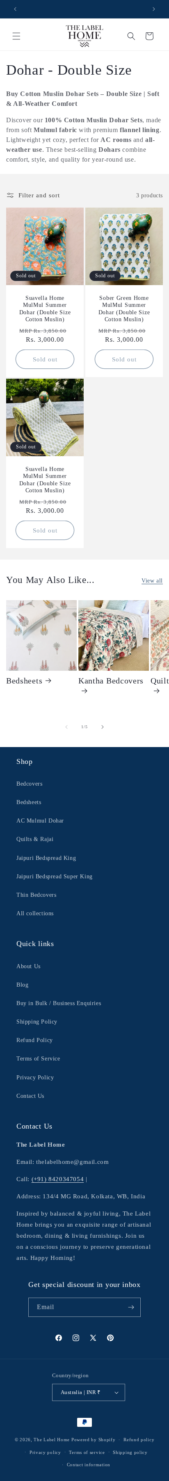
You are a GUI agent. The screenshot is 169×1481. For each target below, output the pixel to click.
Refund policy (138, 1439)
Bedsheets (24, 681)
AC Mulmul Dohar (40, 821)
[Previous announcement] (15, 9)
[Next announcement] (154, 9)
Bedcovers (29, 784)
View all (152, 581)
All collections (35, 913)
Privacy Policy (35, 1077)
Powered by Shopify (93, 1439)
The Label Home (52, 1439)
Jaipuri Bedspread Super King (54, 876)
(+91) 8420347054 (58, 1179)
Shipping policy (130, 1452)
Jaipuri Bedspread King (46, 858)
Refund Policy (34, 1040)
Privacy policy (45, 1452)
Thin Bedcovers (36, 895)
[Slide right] (103, 727)
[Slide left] (66, 727)
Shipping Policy (36, 1022)
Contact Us (30, 1096)
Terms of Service (38, 1059)
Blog (22, 985)
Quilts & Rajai (34, 839)
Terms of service (87, 1452)
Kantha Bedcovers (111, 681)
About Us (28, 966)
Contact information (88, 1464)
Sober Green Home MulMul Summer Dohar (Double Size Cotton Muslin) (124, 308)
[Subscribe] (131, 1307)
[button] (16, 36)
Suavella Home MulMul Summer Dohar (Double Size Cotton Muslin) (45, 308)
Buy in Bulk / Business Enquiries (58, 1003)
